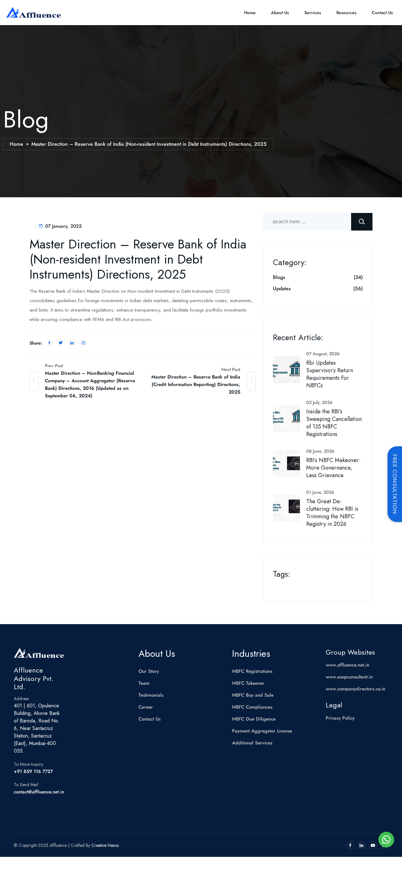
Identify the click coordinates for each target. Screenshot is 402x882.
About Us (280, 12)
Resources (346, 12)
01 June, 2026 (320, 492)
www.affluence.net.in (347, 665)
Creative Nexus (105, 845)
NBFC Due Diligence (254, 719)
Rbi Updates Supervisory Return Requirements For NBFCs (329, 374)
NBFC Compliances (252, 707)
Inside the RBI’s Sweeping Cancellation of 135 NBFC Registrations (334, 422)
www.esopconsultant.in (349, 676)
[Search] (361, 222)
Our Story (149, 671)
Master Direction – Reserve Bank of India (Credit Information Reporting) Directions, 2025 (195, 384)
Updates (282, 288)
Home (250, 12)
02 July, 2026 (319, 402)
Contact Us (382, 12)
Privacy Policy (340, 718)
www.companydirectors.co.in (355, 688)
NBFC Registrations (252, 671)
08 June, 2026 (320, 451)
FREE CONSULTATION (395, 484)
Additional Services (252, 742)
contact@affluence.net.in (39, 791)
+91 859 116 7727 (33, 771)
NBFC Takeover (248, 683)
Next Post (230, 369)
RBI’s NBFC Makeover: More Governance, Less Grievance (333, 467)
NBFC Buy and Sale (253, 695)
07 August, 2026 (323, 353)
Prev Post (54, 365)
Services (312, 12)
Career (146, 707)
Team (144, 683)
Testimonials (151, 695)
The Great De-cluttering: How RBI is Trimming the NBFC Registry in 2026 (332, 512)
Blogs (279, 277)
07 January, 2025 (63, 226)
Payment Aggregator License (262, 730)
